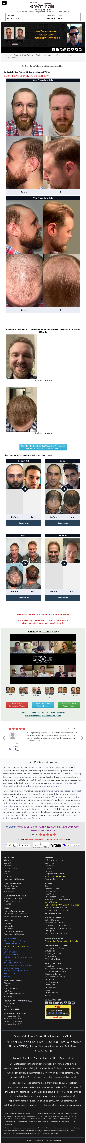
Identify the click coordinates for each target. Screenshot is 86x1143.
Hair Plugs (49, 979)
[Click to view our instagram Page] (72, 49)
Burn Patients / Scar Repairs (16, 946)
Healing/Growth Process (15, 963)
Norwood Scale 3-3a (13, 1019)
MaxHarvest (9, 891)
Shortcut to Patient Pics (55, 876)
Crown (48, 868)
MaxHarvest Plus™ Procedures (18, 965)
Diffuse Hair (50, 951)
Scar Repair (50, 863)
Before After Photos (54, 860)
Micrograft (49, 931)
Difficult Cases (10, 952)
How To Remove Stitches (56, 908)
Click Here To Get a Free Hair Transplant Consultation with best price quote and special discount (43, 447)
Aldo (23, 695)
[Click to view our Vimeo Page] (80, 49)
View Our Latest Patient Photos (43, 704)
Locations (8, 876)
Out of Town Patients (13, 931)
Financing (8, 904)
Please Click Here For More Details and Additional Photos (43, 614)
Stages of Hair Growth (54, 874)
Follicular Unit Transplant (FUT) (59, 928)
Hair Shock (9, 991)
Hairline (7, 960)
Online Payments (11, 901)
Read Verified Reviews (14, 879)
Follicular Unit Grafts (54, 923)
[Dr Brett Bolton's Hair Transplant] (43, 6)
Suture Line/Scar (11, 968)
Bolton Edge (9, 889)
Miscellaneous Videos (54, 897)
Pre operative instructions (15, 914)
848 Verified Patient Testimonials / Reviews (45, 839)
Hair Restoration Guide (14, 911)
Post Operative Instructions (16, 916)
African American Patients (15, 941)
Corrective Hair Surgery (55, 971)
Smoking (8, 996)
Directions (8, 866)
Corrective (49, 866)
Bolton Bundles (11, 886)
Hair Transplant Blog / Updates (58, 969)
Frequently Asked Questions (57, 899)
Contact (7, 863)
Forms (7, 871)
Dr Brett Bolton (11, 868)
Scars (47, 886)
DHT (6, 986)
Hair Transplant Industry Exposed (19, 957)
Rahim (62, 695)
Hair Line (48, 871)
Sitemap (48, 995)
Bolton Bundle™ (47, 12)
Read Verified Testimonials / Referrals (61, 941)
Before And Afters (12, 944)
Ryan (75, 695)
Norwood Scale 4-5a (13, 1021)
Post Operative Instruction (56, 910)
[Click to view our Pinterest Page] (68, 49)
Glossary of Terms (52, 974)
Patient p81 (49, 696)
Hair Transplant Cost (13, 898)
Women (7, 976)
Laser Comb (9, 1004)
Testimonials (50, 891)
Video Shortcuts (52, 902)
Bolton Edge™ (62, 12)
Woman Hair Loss (52, 959)
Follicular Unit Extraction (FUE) (58, 925)
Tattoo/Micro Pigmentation (16, 971)
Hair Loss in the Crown (54, 948)
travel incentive (67, 1105)
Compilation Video (53, 913)
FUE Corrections (11, 955)
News (47, 990)
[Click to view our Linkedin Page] (65, 49)
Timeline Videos (52, 889)
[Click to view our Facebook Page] (53, 49)
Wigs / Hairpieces (11, 1009)
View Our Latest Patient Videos (69, 704)
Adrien (36, 695)
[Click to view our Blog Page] (76, 49)
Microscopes (50, 987)
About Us (8, 860)
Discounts (8, 926)
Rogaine (7, 1006)
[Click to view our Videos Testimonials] (57, 49)
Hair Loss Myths (11, 988)
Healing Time (51, 985)
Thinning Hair (51, 956)
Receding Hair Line (53, 953)
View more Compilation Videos (17, 704)
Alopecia (8, 983)
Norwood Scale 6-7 (12, 1024)
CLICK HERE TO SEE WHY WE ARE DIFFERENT (26, 76)
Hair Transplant (51, 982)
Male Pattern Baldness (14, 994)
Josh (10, 695)
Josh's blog (49, 966)
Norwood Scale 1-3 (12, 1016)
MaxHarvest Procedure (27, 12)
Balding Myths (51, 993)
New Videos (50, 894)
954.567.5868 (13, 18)
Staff (6, 874)
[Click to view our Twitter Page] (61, 49)
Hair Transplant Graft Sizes (56, 933)
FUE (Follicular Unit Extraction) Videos (62, 905)
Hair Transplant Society (55, 977)
